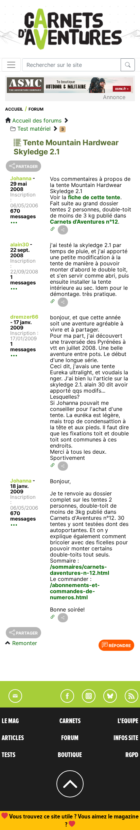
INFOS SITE (125, 738)
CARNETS (70, 721)
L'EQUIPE (128, 721)
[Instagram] (86, 700)
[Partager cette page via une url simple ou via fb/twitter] (63, 229)
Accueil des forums (37, 120)
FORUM (69, 738)
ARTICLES (13, 738)
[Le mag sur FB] (64, 700)
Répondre (119, 645)
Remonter (24, 643)
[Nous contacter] (12, 700)
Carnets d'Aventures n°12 (84, 221)
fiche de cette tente (94, 197)
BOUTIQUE (70, 755)
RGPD (131, 755)
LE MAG (10, 721)
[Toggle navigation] (11, 65)
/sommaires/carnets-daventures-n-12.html (79, 569)
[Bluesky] (107, 700)
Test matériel (34, 128)
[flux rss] (128, 700)
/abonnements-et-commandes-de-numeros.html (75, 591)
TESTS (8, 755)
